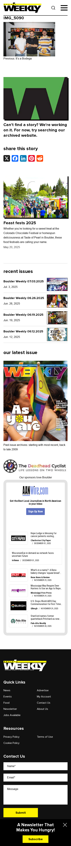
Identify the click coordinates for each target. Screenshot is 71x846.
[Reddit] (40, 158)
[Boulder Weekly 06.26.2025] (57, 301)
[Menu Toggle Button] (64, 7)
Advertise (43, 690)
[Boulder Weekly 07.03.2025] (57, 284)
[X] (6, 158)
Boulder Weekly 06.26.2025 (23, 298)
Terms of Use (45, 737)
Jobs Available (12, 715)
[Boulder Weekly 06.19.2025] (57, 317)
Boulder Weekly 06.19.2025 (23, 315)
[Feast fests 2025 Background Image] (35, 196)
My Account (44, 696)
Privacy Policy (11, 737)
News (6, 690)
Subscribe (35, 839)
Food (6, 702)
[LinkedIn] (23, 158)
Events (7, 696)
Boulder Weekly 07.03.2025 (23, 281)
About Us (42, 709)
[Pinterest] (31, 158)
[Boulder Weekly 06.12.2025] (57, 334)
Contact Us (43, 702)
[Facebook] (15, 158)
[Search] (53, 8)
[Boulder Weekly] (22, 8)
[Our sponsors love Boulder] (35, 465)
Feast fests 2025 (19, 222)
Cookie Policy (11, 743)
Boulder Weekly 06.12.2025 (23, 331)
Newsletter (10, 709)
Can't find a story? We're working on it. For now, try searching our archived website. (35, 130)
